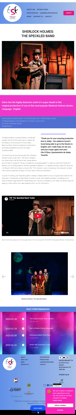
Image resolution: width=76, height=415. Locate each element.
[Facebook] (60, 357)
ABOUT (23, 357)
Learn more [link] (57, 400)
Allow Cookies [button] (60, 405)
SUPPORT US (38, 16)
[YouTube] (63, 357)
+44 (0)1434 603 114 (66, 360)
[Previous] (4, 276)
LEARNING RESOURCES (49, 13)
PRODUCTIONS (42, 9)
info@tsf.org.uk (64, 374)
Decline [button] (60, 410)
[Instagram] (67, 357)
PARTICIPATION (32, 13)
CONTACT (48, 16)
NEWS (29, 16)
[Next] (72, 276)
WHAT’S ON (31, 9)
